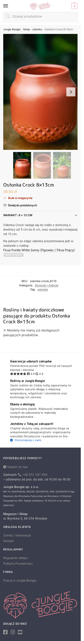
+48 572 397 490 (34, 474)
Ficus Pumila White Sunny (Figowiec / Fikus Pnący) (39, 250)
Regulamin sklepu (15, 558)
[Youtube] (20, 632)
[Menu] (9, 6)
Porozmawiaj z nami (27, 440)
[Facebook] (5, 632)
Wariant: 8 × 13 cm (17, 215)
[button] (74, 6)
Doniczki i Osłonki (46, 285)
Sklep (26, 29)
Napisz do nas (17, 467)
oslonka (37, 29)
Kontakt (8, 541)
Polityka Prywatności (18, 563)
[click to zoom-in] (42, 92)
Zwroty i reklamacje (17, 535)
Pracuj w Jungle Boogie (19, 580)
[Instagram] (13, 632)
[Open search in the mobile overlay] (40, 16)
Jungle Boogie (11, 29)
